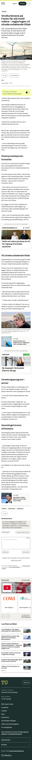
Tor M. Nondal (6, 699)
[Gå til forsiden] (3, 3)
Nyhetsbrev (5, 717)
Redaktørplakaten (16, 734)
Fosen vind (11, 508)
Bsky (3, 714)
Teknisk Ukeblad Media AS (16, 751)
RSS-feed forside (7, 704)
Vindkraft (20, 508)
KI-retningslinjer (6, 727)
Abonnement (5, 740)
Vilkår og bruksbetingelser (10, 724)
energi (4, 11)
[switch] (27, 92)
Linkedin (4, 711)
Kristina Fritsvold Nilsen (9, 692)
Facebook (4, 707)
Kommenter (15, 75)
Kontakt (4, 744)
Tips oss (26, 682)
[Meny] (29, 3)
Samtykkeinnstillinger (8, 721)
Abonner (22, 3)
